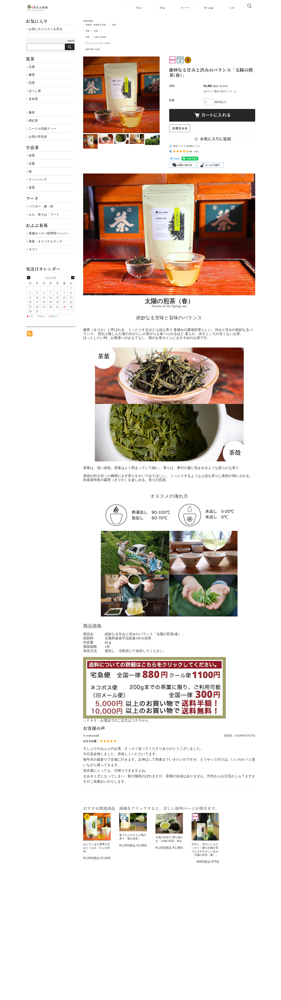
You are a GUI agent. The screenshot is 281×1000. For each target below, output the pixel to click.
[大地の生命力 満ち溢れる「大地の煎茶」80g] (169, 823)
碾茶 (32, 74)
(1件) (196, 151)
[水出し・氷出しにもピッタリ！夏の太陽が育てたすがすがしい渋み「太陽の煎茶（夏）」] (205, 826)
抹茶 (32, 155)
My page (209, 7)
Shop (139, 7)
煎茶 (114, 25)
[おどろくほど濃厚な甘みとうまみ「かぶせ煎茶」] (97, 826)
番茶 (32, 112)
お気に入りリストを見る (45, 29)
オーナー (185, 7)
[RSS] (29, 334)
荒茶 (88, 31)
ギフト (33, 249)
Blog (162, 7)
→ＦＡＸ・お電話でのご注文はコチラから (116, 720)
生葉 (32, 163)
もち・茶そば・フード (44, 214)
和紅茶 (33, 120)
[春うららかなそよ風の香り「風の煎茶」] (133, 822)
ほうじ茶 (35, 90)
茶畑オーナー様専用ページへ (48, 233)
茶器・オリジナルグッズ (45, 241)
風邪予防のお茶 (93, 49)
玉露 (32, 66)
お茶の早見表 (100, 37)
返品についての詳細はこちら (186, 146)
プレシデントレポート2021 (98, 43)
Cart (232, 7)
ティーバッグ (38, 179)
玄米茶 (33, 99)
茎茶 (32, 187)
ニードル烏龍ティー (42, 128)
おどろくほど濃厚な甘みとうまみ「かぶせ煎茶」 (96, 848)
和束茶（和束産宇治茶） (97, 25)
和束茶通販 (88, 21)
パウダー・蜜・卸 (41, 206)
